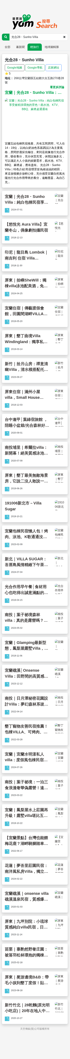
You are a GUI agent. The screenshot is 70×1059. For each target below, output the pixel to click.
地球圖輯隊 (52, 47)
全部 (7, 47)
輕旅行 (34, 47)
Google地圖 (14, 67)
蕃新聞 (20, 47)
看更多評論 (57, 87)
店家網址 (53, 67)
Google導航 (35, 67)
